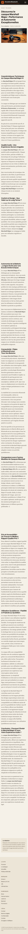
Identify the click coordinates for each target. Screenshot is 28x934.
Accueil (2, 7)
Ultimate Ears (4, 886)
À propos (3, 864)
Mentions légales (5, 913)
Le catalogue (4, 866)
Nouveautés (8, 7)
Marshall (3, 901)
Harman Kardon (5, 896)
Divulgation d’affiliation (7, 920)
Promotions (4, 903)
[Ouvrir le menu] (25, 2)
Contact (3, 911)
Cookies (3, 918)
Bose (2, 894)
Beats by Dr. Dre (5, 881)
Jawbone (3, 898)
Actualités (3, 869)
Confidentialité (5, 915)
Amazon (3, 879)
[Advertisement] (14, 59)
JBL (2, 884)
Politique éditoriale (5, 871)
